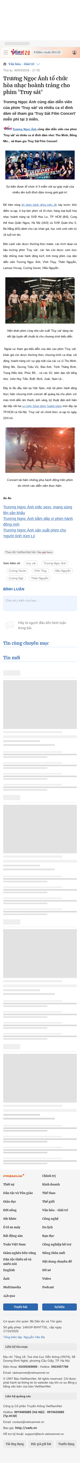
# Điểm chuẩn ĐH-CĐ (47, 52)
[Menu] (5, 52)
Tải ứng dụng (15, 1444)
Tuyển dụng (66, 1444)
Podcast (48, 1287)
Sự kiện (59, 1307)
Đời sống (10, 1210)
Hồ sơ (46, 1270)
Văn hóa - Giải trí (21, 64)
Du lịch (47, 1227)
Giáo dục (9, 1201)
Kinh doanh (51, 1184)
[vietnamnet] (20, 54)
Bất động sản (13, 1236)
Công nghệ (50, 1219)
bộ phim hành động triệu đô (39, 204)
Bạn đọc (48, 1236)
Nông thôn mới (53, 1253)
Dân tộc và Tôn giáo (18, 1193)
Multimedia (12, 1287)
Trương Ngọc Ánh (55, 563)
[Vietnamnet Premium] (14, 1178)
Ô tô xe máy (11, 1227)
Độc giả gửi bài (41, 1444)
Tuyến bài (20, 1307)
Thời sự (8, 1184)
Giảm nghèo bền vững (19, 1253)
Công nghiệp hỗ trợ (56, 1244)
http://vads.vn (26, 1428)
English (9, 1270)
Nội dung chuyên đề (57, 1261)
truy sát (31, 563)
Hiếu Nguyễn (63, 570)
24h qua (9, 1296)
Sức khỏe (9, 1219)
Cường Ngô (16, 578)
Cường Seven (17, 570)
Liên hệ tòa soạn (16, 1347)
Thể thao (48, 1193)
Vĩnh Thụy (40, 570)
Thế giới (48, 1201)
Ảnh (6, 1279)
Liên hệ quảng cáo (18, 1396)
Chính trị (49, 1176)
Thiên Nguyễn (39, 578)
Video (46, 1279)
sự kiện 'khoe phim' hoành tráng (42, 406)
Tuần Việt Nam (14, 1244)
